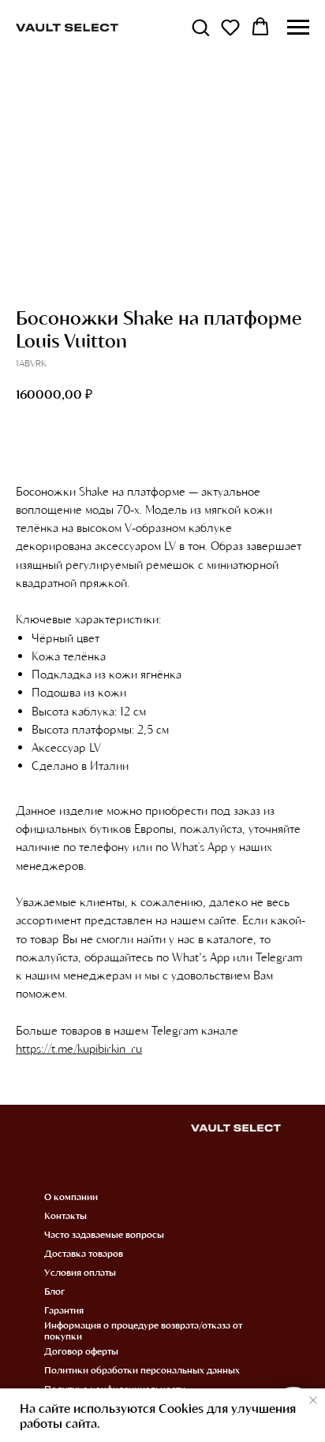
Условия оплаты (80, 1271)
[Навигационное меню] (298, 27)
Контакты (65, 1215)
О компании (71, 1196)
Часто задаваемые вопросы (104, 1233)
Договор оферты (81, 1350)
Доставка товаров (83, 1252)
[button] (200, 26)
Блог (54, 1290)
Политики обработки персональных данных (142, 1369)
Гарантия (64, 1309)
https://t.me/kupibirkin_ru (79, 1048)
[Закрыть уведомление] (313, 1400)
